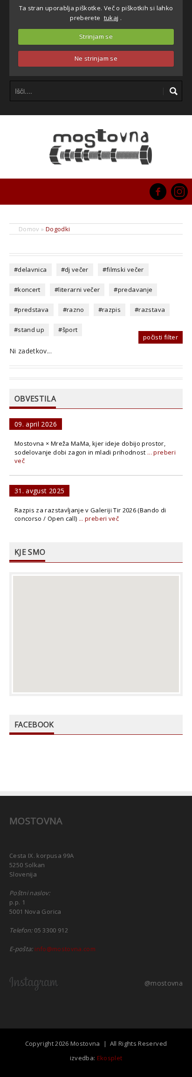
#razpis (109, 309)
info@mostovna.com (65, 949)
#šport (67, 329)
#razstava (150, 309)
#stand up (29, 329)
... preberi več (99, 518)
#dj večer (75, 269)
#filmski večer (123, 269)
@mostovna (163, 983)
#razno (73, 309)
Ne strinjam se (96, 58)
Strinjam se (96, 36)
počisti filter (160, 337)
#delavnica (30, 269)
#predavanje (133, 289)
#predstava (31, 309)
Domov (29, 229)
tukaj (111, 18)
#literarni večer (77, 289)
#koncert (27, 289)
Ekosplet (110, 1058)
